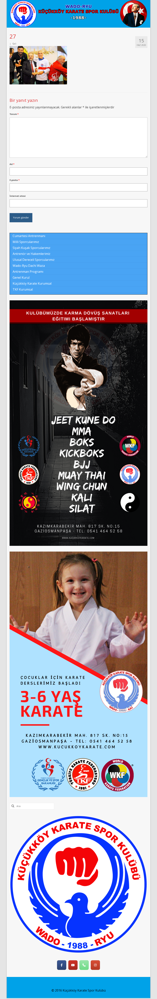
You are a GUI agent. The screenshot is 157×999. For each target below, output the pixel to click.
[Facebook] (61, 965)
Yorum (14, 114)
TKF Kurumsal (23, 289)
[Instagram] (95, 965)
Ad (12, 164)
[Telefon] (84, 965)
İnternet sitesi (18, 195)
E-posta (15, 180)
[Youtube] (73, 965)
